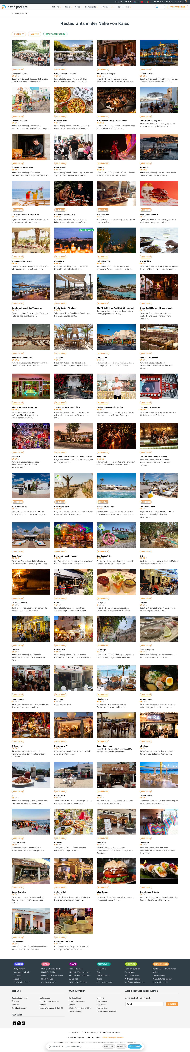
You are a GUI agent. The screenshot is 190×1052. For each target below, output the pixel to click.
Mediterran (101, 969)
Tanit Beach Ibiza (147, 506)
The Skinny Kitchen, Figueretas (25, 214)
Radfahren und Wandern (135, 982)
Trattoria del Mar (104, 746)
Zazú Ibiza (58, 358)
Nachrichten (102, 1008)
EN (138, 2)
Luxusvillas (73, 979)
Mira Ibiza (144, 746)
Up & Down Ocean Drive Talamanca (27, 308)
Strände (156, 972)
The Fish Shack (18, 842)
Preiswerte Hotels (48, 982)
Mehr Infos (18, 69)
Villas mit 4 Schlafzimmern (79, 975)
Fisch (99, 972)
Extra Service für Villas (78, 982)
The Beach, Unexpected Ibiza (67, 407)
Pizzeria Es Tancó (19, 506)
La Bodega (101, 650)
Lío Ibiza (101, 168)
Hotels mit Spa (47, 979)
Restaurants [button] (90, 7)
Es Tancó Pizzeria (19, 603)
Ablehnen (121, 1046)
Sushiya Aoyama (147, 650)
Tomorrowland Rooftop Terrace (153, 457)
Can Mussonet (18, 942)
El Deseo (58, 842)
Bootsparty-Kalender (22, 972)
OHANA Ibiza (145, 261)
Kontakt (43, 1005)
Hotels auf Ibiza (75, 998)
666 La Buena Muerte (149, 214)
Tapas (99, 979)
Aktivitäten (101, 1005)
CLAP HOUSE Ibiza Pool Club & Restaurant (115, 308)
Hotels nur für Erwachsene (52, 975)
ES (145, 2)
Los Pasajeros (18, 699)
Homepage (16, 13)
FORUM (128, 2)
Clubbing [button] (55, 7)
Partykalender (19, 969)
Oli (13, 796)
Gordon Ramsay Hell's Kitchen (110, 407)
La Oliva (143, 603)
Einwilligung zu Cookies (49, 1001)
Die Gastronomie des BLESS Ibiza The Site (73, 457)
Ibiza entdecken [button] (123, 7)
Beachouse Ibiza (61, 506)
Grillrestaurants (103, 975)
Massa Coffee (103, 214)
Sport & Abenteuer (132, 975)
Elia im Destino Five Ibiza (65, 308)
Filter (17, 34)
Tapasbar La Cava (19, 74)
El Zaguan (101, 603)
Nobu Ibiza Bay (103, 261)
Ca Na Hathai (60, 892)
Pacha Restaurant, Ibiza (64, 214)
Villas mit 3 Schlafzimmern (79, 972)
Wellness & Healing (132, 979)
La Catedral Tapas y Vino (151, 121)
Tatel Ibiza (101, 457)
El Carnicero (17, 746)
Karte (34, 34)
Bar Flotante (59, 796)
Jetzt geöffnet (55, 34)
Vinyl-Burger (102, 892)
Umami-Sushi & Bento (149, 892)
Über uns (15, 1001)
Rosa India (101, 842)
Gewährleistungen (19, 1008)
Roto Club (144, 168)
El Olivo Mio (59, 650)
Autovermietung (159, 975)
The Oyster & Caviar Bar (150, 407)
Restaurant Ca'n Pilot (63, 942)
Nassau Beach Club (105, 506)
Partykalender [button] (177, 7)
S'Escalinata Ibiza (19, 121)
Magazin (118, 2)
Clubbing (100, 998)
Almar (99, 796)
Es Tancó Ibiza (60, 121)
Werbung (15, 1005)
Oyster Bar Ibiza (19, 892)
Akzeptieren (134, 1046)
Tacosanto (144, 842)
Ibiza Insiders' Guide (21, 982)
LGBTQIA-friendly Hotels (51, 969)
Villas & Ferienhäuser (77, 1001)
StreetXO (16, 457)
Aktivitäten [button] (106, 7)
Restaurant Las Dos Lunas (65, 556)
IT (150, 2)
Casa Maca (59, 261)
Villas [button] (77, 7)
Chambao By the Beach (22, 261)
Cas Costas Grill (104, 556)
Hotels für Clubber (48, 972)
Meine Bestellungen (163, 2)
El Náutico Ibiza (146, 74)
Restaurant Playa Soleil (22, 358)
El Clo (142, 556)
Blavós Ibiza (102, 699)
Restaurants (102, 1001)
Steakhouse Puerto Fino (22, 168)
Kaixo (25, 13)
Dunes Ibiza (102, 358)
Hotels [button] (67, 7)
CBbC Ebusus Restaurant (65, 74)
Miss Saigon (59, 699)
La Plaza (15, 650)
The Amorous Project (106, 74)
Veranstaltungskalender (162, 979)
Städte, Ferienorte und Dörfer (164, 969)
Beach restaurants (104, 982)
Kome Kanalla (60, 168)
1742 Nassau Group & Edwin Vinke (112, 121)
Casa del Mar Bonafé (149, 358)
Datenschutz (45, 998)
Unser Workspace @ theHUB (51, 1008)
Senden (172, 1004)
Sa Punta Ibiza (146, 796)
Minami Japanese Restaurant (25, 407)
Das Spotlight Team (19, 998)
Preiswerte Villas (75, 969)
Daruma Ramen (146, 699)
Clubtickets (18, 975)
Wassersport (130, 972)
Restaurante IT (60, 746)
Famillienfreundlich (132, 969)
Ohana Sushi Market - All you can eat (156, 308)
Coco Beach (17, 556)
